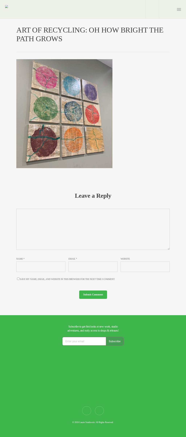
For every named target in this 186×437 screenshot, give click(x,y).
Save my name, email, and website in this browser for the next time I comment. (67, 279)
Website (125, 259)
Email (72, 259)
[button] (179, 9)
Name (20, 259)
